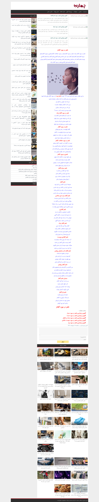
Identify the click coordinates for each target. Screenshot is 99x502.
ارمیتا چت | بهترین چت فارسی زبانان (62, 480)
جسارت (85, 12)
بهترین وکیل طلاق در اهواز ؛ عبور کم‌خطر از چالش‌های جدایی (63, 413)
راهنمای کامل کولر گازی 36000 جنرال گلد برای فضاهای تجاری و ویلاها (62, 467)
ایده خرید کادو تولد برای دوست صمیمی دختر (46, 413)
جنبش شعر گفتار (62, 278)
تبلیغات (75, 12)
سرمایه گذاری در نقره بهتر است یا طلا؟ (62, 357)
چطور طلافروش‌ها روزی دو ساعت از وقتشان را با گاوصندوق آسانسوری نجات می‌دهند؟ (63, 386)
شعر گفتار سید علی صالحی (62, 196)
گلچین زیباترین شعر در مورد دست (76, 316)
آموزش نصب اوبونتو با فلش (45, 371)
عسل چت (34, 181)
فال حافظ (62, 12)
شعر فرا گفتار (62, 292)
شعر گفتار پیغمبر (62, 265)
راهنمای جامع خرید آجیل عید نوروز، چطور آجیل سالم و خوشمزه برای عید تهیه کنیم (62, 495)
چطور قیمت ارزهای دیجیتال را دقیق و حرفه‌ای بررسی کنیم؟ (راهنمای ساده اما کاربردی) (45, 386)
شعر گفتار (62, 182)
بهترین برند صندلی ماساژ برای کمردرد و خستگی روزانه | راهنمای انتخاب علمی (62, 371)
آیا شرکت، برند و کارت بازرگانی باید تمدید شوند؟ (79, 413)
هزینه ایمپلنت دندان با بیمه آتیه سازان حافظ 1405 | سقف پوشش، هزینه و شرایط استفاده (62, 441)
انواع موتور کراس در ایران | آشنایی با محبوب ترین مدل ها (45, 480)
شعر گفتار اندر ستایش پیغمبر (63, 251)
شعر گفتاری (62, 209)
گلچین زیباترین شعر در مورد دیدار (76, 313)
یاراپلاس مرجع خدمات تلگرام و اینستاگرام (28, 171)
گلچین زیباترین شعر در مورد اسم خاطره (58, 38)
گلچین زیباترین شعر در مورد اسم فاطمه (59, 15)
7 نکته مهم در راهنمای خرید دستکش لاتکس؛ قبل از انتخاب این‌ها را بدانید (79, 426)
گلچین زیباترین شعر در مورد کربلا (60, 27)
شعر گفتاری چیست (62, 237)
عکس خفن (49, 12)
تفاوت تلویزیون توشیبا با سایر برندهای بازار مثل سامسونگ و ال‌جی (45, 358)
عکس (80, 12)
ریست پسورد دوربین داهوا (31, 175)
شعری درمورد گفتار (62, 154)
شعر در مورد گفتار (62, 50)
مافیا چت (35, 179)
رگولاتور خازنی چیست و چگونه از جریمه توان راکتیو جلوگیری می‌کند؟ (80, 399)
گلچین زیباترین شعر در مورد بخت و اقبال (74, 318)
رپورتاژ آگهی (69, 12)
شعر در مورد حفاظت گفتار (63, 140)
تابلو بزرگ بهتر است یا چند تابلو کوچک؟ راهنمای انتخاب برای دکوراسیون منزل (80, 358)
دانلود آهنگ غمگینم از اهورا (45, 399)
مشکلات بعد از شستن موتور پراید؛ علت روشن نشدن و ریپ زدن (46, 453)
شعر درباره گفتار (62, 168)
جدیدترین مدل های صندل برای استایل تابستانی (63, 426)
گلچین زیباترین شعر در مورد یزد (77, 323)
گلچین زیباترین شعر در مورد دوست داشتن (74, 320)
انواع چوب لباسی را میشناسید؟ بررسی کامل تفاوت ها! (45, 426)
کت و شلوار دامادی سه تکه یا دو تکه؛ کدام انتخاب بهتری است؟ (79, 440)
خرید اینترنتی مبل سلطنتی (31, 177)
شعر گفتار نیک (63, 223)
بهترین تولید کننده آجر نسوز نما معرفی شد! (79, 385)
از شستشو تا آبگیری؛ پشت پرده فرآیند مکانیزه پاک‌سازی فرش (45, 467)
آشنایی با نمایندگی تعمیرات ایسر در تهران (45, 440)
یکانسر (35, 173)
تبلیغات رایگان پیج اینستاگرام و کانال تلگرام (27, 169)
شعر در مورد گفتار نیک (62, 113)
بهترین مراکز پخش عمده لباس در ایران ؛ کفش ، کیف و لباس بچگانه (79, 467)
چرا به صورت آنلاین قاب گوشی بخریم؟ (79, 480)
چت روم (35, 167)
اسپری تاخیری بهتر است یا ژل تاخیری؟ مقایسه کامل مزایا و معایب (63, 399)
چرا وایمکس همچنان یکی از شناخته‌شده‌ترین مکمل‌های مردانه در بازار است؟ (79, 495)
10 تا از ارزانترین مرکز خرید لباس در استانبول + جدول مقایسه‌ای (80, 371)
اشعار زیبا (58, 96)
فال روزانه (56, 12)
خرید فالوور (34, 165)
